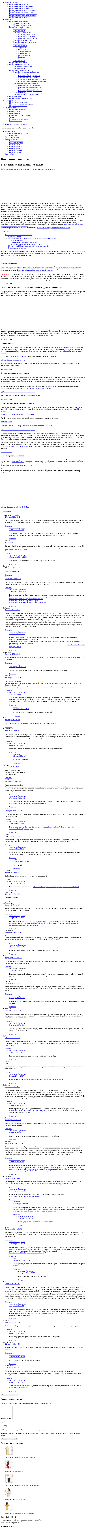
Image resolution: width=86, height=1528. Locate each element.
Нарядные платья (24, 55)
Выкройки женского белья (22, 32)
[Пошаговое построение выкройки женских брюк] (9, 1482)
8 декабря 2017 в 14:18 (17, 998)
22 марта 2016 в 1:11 (16, 1382)
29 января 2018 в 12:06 (13, 932)
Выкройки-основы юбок (18, 17)
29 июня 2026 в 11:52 (12, 517)
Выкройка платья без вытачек (15, 1499)
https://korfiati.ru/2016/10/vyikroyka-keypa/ (23, 601)
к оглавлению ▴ (6, 259)
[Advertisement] (43, 186)
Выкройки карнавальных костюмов (26, 94)
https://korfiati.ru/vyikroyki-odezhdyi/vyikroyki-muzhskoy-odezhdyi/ (56, 887)
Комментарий (6, 1418)
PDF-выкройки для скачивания (20, 98)
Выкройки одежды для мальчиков (25, 83)
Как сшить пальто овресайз (21, 446)
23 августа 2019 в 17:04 (13, 811)
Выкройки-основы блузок (18, 4)
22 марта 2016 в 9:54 (12, 1344)
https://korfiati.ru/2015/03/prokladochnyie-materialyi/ (26, 1253)
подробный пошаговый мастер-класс (38, 388)
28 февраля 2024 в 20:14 (26, 1273)
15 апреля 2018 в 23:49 (17, 883)
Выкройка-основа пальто (10, 251)
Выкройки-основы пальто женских (21, 12)
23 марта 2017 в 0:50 (16, 1052)
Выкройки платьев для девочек (29, 76)
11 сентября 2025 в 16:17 (14, 542)
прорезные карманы (57, 379)
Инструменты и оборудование (20, 115)
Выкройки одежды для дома (28, 38)
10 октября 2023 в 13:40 (17, 591)
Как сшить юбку (15, 152)
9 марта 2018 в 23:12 (16, 918)
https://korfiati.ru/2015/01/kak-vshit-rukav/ (45, 923)
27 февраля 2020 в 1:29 (17, 798)
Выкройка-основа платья (14, 1471)
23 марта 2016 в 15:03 (12, 1322)
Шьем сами (13, 135)
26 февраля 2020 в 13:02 (13, 781)
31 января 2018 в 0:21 (17, 947)
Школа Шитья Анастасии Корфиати (14, 124)
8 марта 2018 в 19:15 (12, 905)
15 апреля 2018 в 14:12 (13, 872)
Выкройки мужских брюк (22, 66)
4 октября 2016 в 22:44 (17, 1132)
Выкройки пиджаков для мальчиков (30, 89)
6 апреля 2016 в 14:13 (12, 1284)
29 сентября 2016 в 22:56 (14, 1143)
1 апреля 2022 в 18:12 (12, 610)
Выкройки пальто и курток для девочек (32, 81)
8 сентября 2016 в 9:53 (21, 1204)
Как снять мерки (15, 111)
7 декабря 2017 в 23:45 (17, 1025)
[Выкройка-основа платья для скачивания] (9, 1510)
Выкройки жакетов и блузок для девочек (32, 79)
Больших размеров (24, 51)
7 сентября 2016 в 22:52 (17, 1191)
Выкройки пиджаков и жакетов (24, 42)
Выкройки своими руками (18, 133)
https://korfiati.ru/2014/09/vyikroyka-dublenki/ (24, 1196)
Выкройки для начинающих (19, 21)
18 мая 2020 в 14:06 (12, 730)
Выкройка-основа (11, 2)
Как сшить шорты (15, 150)
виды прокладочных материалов (48, 381)
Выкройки (9, 19)
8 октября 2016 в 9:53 (12, 1087)
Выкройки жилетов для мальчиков (30, 87)
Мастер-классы (14, 113)
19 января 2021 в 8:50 (21, 709)
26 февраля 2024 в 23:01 (22, 1260)
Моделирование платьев (18, 106)
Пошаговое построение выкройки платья (20, 1457)
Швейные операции (12, 108)
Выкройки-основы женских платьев (22, 10)
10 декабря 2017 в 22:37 (17, 970)
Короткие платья (24, 53)
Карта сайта (9, 154)
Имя (3, 1422)
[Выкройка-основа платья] (9, 1468)
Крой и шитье (10, 131)
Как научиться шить (12, 139)
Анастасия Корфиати (17, 528)
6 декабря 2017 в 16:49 (13, 1010)
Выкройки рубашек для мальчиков (30, 91)
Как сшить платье (15, 146)
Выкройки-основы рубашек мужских (22, 16)
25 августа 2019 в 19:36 (17, 823)
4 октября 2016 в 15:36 (13, 1120)
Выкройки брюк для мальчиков (29, 85)
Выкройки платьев (20, 46)
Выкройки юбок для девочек (28, 78)
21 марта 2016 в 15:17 (12, 1367)
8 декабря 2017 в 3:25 (12, 983)
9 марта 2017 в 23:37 (16, 1076)
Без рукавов (22, 47)
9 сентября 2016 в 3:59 (26, 1218)
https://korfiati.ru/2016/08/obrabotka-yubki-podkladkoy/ (27, 803)
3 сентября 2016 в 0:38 (17, 1244)
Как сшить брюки (15, 144)
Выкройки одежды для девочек (24, 74)
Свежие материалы (12, 137)
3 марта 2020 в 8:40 (12, 767)
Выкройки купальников (26, 34)
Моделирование (11, 100)
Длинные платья (23, 49)
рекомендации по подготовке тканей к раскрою (35, 271)
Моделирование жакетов (18, 102)
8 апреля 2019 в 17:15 (21, 861)
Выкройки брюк (19, 31)
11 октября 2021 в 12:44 (17, 667)
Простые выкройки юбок (22, 25)
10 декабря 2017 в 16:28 (13, 958)
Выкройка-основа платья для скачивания (19, 1513)
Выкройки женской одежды (19, 27)
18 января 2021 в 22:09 (17, 694)
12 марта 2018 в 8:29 (12, 894)
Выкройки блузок (19, 29)
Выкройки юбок (19, 61)
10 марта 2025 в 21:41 (12, 568)
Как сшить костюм (16, 141)
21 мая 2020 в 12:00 (16, 745)
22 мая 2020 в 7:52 (19, 756)
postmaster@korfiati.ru (52, 1001)
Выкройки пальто (19, 44)
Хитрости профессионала (18, 119)
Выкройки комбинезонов (22, 40)
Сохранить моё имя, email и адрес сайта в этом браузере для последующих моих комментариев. (37, 1430)
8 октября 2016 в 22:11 (17, 1105)
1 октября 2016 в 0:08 (16, 1162)
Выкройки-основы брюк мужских (21, 6)
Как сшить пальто (15, 148)
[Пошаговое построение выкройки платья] (9, 1454)
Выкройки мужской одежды (19, 64)
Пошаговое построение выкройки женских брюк (22, 1485)
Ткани (11, 117)
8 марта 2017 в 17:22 (12, 1063)
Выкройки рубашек (20, 68)
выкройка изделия (19, 356)
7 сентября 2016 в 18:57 (13, 1178)
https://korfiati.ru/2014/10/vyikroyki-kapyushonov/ (26, 599)
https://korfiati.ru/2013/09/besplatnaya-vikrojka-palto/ (41, 1171)
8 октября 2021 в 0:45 (12, 654)
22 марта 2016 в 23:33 (17, 1357)
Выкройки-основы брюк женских (21, 8)
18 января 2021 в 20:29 (13, 677)
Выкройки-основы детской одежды (26, 72)
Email (3, 1426)
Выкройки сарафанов (21, 59)
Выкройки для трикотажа (18, 63)
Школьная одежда (19, 93)
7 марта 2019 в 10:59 (16, 849)
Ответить (8, 526)
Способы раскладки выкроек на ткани (56, 295)
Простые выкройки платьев (23, 23)
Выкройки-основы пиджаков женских (23, 14)
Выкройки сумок (15, 96)
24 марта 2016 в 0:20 (16, 1333)
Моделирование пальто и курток (21, 104)
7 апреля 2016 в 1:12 (16, 1306)
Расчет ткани (48, 335)
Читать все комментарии (9, 1395)
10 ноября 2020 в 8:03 (12, 720)
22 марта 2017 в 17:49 (12, 1038)
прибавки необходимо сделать (71, 253)
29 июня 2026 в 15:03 (16, 530)
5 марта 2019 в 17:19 (12, 836)
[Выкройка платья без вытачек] (9, 1496)
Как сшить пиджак (16, 143)
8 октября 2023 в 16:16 (13, 579)
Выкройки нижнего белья (27, 36)
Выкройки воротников (17, 109)
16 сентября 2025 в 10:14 (18, 557)
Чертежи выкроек (15, 121)
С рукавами (22, 57)
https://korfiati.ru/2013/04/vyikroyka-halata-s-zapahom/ (27, 602)
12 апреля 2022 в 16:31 (17, 634)
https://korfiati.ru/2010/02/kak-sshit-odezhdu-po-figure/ (27, 1110)
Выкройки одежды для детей (19, 70)
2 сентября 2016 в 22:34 (13, 1229)
